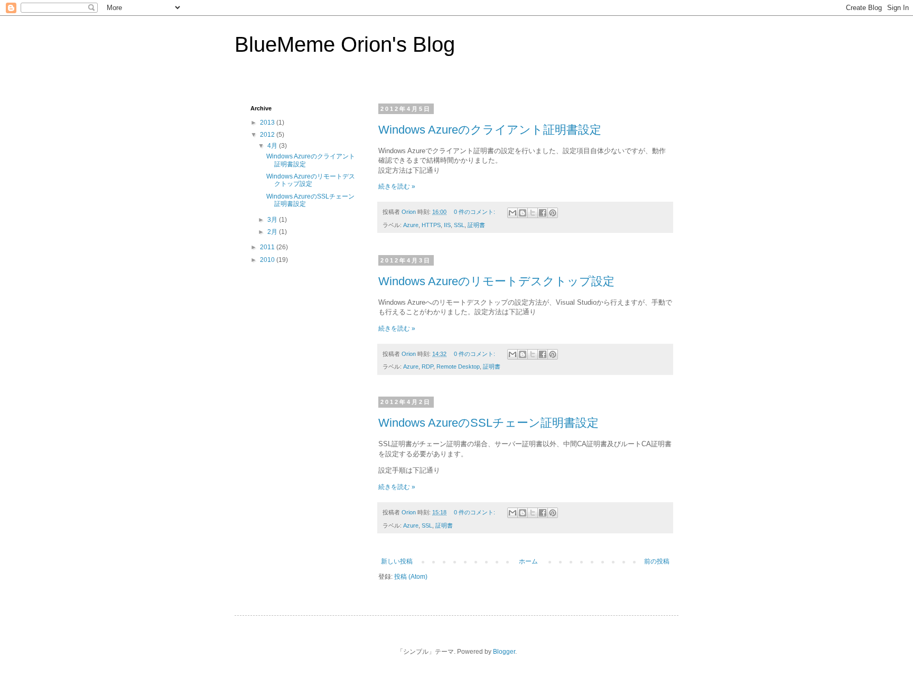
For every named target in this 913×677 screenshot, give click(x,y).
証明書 (476, 225)
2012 (268, 134)
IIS (447, 225)
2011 (268, 247)
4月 (273, 145)
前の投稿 (656, 561)
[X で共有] (532, 213)
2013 (268, 122)
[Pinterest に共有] (552, 213)
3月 (273, 219)
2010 (268, 260)
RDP (427, 366)
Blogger (504, 651)
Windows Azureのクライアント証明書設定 (489, 129)
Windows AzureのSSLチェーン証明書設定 (488, 422)
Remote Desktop (458, 366)
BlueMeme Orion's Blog (345, 44)
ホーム (528, 561)
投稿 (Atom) (410, 576)
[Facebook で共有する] (542, 213)
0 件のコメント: (475, 212)
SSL (459, 225)
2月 (273, 232)
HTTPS (431, 225)
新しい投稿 (397, 561)
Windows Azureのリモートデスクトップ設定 (496, 281)
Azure (410, 225)
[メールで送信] (512, 213)
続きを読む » (396, 186)
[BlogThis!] (522, 213)
